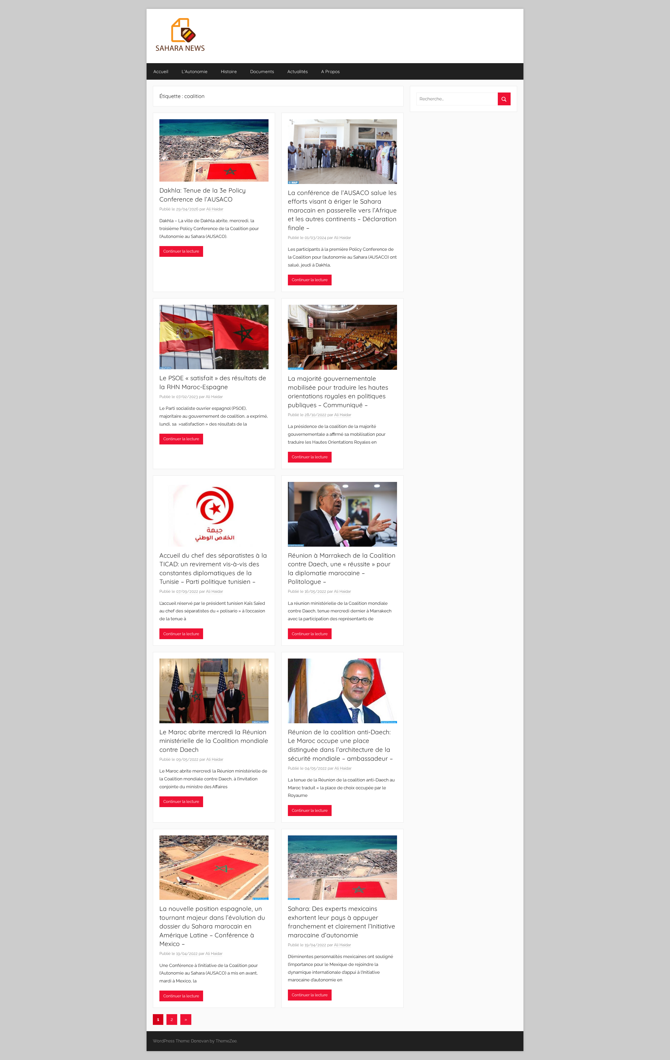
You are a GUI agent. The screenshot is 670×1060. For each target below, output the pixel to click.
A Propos (330, 71)
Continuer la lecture (181, 251)
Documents (262, 71)
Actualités (297, 71)
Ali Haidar (214, 209)
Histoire (229, 71)
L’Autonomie (195, 71)
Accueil (160, 71)
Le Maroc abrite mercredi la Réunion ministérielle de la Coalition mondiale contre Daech (213, 740)
